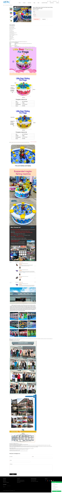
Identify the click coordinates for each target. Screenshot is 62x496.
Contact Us (57, 2)
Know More (29, 2)
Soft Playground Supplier (4, 486)
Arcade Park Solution (44, 2)
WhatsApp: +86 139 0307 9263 (20, 480)
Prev (11, 6)
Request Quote (55, 1)
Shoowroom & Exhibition (6, 482)
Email (33, 456)
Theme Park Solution (33, 480)
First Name (10, 456)
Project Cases (52, 2)
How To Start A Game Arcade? (34, 481)
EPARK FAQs (18, 482)
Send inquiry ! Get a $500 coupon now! (13, 443)
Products (24, 2)
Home (19, 2)
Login (48, 1)
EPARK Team (4, 481)
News (38, 2)
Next (11, 23)
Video (34, 2)
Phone (10, 460)
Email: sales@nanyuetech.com (20, 481)
